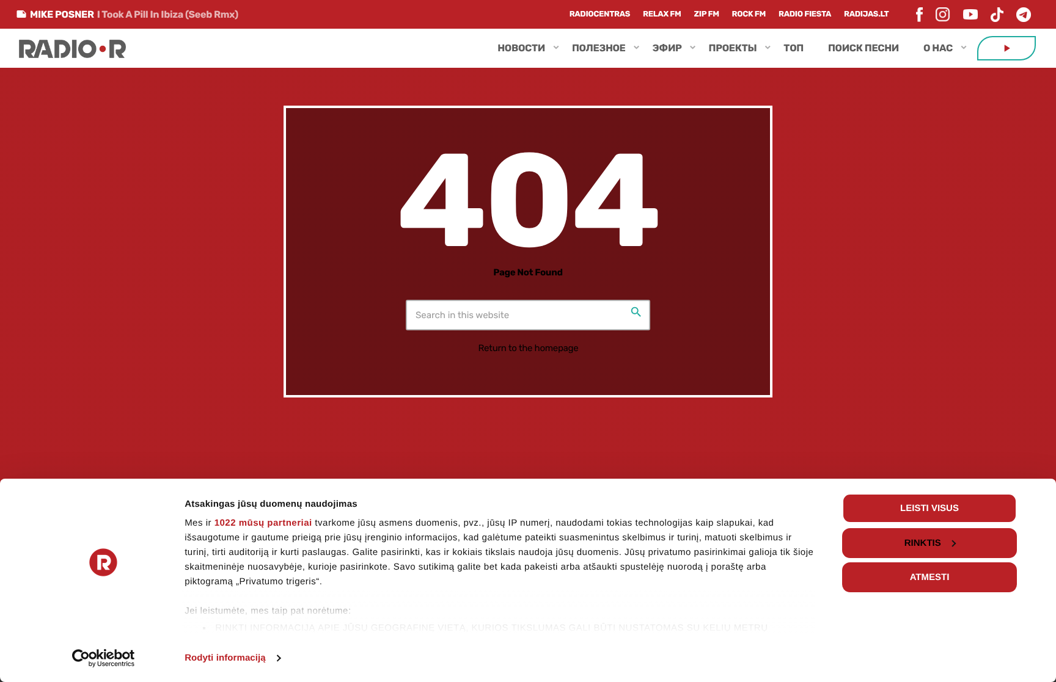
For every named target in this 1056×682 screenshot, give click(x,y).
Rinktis (922, 543)
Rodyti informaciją (225, 658)
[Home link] (72, 48)
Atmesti (930, 577)
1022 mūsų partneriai (263, 523)
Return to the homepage (529, 348)
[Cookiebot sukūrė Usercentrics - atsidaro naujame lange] (103, 658)
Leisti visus (929, 508)
